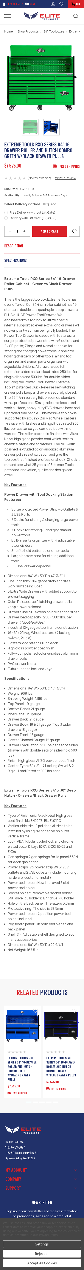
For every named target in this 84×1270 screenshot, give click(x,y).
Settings (42, 1244)
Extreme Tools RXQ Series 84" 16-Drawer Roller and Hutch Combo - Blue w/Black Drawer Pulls (22, 1069)
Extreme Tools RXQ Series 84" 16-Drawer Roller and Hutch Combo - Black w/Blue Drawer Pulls (61, 1066)
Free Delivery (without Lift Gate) (32, 212)
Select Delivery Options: (30, 204)
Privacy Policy (48, 1235)
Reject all (42, 1253)
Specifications (15, 260)
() (78, 4)
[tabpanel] (22, 1052)
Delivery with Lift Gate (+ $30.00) (33, 218)
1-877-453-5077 (15, 1147)
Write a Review (65, 178)
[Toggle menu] (10, 16)
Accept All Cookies (42, 1263)
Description (13, 245)
